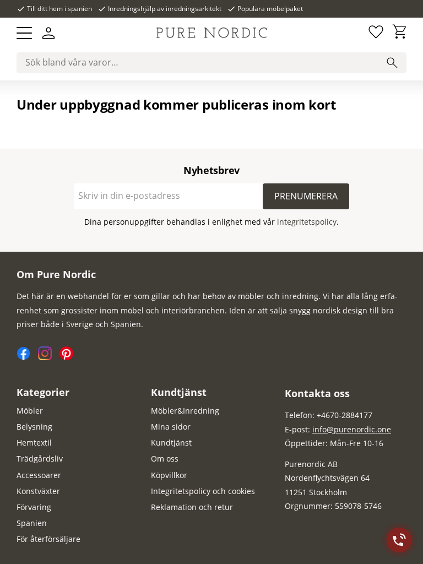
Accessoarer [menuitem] (39, 475)
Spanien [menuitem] (32, 523)
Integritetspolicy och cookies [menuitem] (203, 491)
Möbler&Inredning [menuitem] (185, 410)
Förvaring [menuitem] (34, 507)
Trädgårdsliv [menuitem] (40, 458)
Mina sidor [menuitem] (171, 426)
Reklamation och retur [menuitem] (192, 507)
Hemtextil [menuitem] (34, 442)
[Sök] (392, 63)
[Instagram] (48, 357)
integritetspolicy (307, 221)
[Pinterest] (69, 357)
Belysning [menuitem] (34, 426)
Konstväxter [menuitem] (38, 491)
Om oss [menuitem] (164, 458)
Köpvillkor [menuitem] (169, 475)
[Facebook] (27, 357)
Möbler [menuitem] (30, 410)
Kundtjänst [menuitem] (179, 392)
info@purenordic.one (351, 429)
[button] (24, 33)
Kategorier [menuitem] (43, 392)
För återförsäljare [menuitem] (48, 539)
